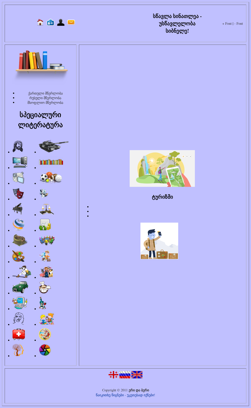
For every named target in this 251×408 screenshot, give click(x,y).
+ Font (227, 23)
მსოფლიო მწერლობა (45, 102)
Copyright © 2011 (115, 390)
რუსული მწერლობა (45, 98)
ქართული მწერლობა (45, 93)
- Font (238, 23)
